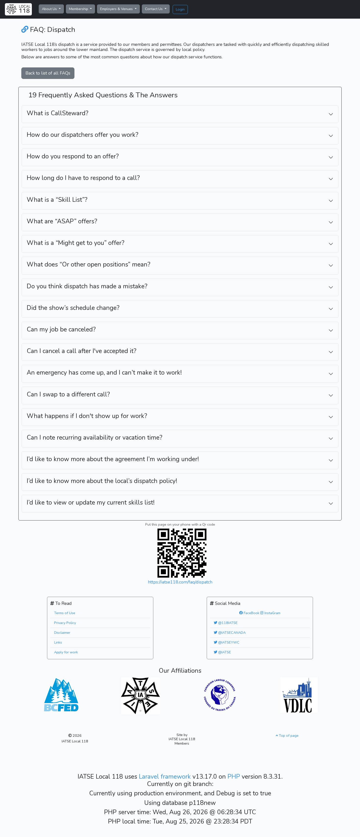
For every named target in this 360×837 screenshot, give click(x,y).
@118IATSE (227, 622)
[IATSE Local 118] (18, 9)
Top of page (288, 735)
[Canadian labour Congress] (219, 694)
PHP (235, 777)
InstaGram (272, 612)
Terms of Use (64, 612)
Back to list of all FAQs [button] (47, 73)
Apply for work (66, 652)
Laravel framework (165, 777)
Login (180, 9)
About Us (50, 8)
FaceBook (251, 612)
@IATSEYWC (228, 642)
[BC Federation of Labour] (61, 693)
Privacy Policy (65, 622)
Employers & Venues (117, 8)
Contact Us (154, 8)
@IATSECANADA (231, 632)
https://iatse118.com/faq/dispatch (180, 582)
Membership (79, 8)
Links (58, 642)
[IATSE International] (140, 695)
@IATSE (224, 652)
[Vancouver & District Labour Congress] (299, 694)
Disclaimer (62, 632)
